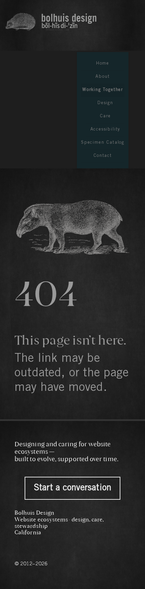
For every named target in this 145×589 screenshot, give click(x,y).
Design (105, 103)
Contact (102, 156)
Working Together (102, 90)
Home (102, 64)
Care (105, 116)
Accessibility (105, 129)
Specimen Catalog (102, 143)
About (102, 77)
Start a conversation (72, 488)
